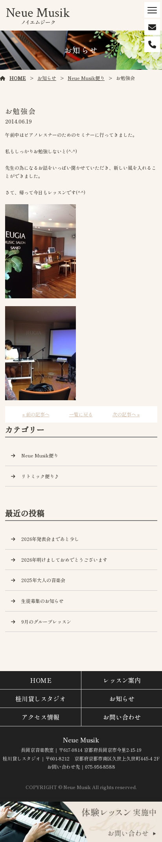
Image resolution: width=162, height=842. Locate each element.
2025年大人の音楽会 (43, 580)
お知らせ (46, 77)
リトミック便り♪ (40, 476)
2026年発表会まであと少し (50, 538)
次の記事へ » (126, 414)
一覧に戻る (81, 414)
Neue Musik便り (86, 77)
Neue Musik (81, 739)
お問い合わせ (122, 717)
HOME (17, 77)
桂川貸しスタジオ (40, 698)
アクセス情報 (40, 717)
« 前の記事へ (36, 414)
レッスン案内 (122, 680)
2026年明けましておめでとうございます (64, 559)
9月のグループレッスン (46, 621)
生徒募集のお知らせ (42, 600)
